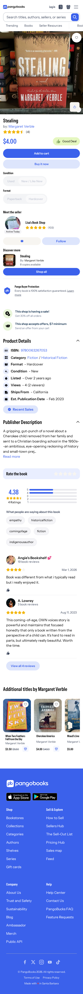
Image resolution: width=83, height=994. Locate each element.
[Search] (75, 17)
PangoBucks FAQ (59, 909)
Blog (9, 917)
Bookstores (15, 818)
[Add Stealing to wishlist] (76, 37)
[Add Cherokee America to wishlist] (56, 704)
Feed (50, 859)
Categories (14, 834)
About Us (13, 893)
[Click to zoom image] (41, 72)
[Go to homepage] (14, 7)
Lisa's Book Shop (35, 222)
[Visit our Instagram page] (41, 962)
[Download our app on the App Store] (18, 797)
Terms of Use (32, 977)
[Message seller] (22, 241)
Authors (12, 842)
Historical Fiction (54, 358)
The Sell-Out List (59, 834)
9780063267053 (34, 350)
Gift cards (13, 867)
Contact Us (55, 901)
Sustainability (16, 909)
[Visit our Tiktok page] (58, 962)
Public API (14, 942)
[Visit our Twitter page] (33, 962)
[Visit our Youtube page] (49, 962)
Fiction (32, 358)
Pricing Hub (55, 842)
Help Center (55, 893)
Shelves (12, 850)
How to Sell (55, 818)
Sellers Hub (55, 826)
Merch (11, 933)
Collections (15, 826)
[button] (41, 341)
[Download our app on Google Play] (44, 796)
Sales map (54, 850)
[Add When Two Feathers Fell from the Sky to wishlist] (25, 704)
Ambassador (16, 925)
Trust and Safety (19, 901)
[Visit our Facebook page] (25, 962)
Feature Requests (60, 917)
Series (11, 859)
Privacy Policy (51, 977)
